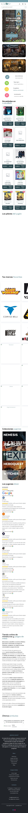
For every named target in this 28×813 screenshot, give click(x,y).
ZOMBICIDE (12, 444)
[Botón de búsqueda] (25, 7)
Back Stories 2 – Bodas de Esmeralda (20, 120)
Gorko (13, 725)
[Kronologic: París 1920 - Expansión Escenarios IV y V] (7, 132)
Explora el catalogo (12, 35)
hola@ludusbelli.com (14, 797)
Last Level (8, 181)
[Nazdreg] (20, 195)
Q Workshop (20, 160)
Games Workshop (8, 201)
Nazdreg (20, 203)
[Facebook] (13, 809)
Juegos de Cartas (14, 760)
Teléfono (15, 90)
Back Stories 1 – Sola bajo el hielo (8, 120)
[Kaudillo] (7, 195)
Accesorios (14, 763)
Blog (14, 765)
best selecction (20, 140)
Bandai (20, 138)
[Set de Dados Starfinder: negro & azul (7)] (20, 154)
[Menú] (2, 4)
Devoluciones (14, 780)
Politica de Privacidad (14, 775)
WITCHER (11, 474)
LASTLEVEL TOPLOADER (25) (8, 184)
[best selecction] (20, 132)
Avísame (23, 145)
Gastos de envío (14, 778)
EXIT (7, 454)
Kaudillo (8, 203)
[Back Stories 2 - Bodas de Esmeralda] (20, 111)
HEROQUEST (13, 464)
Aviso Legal (14, 773)
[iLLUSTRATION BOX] (7, 154)
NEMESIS (11, 435)
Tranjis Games (8, 117)
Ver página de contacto (14, 799)
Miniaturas (14, 756)
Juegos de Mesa (14, 758)
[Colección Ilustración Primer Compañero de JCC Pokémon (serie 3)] (20, 175)
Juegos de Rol (14, 761)
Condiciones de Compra (14, 776)
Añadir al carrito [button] (10, 124)
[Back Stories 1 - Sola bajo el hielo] (7, 111)
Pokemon (20, 181)
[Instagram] (14, 809)
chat (19, 90)
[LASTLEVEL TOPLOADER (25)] (7, 175)
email (22, 90)
